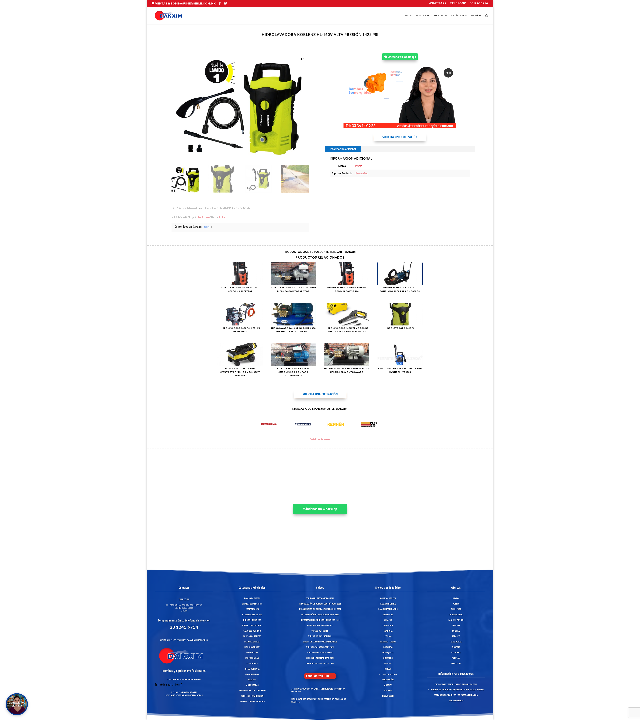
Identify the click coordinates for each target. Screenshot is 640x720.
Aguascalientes (388, 598)
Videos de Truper (320, 630)
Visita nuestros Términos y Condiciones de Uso (184, 640)
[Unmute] (426, 125)
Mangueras (252, 652)
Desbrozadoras (252, 641)
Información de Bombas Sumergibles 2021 (320, 609)
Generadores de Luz (252, 614)
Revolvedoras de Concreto (252, 690)
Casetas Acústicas (252, 636)
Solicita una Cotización (400, 137)
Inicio (408, 15)
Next (382, 424)
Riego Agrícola (252, 668)
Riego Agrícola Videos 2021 (320, 625)
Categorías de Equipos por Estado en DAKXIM (456, 695)
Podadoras (252, 663)
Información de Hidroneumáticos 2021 (320, 619)
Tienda (181, 208)
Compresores (252, 609)
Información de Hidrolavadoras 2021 (320, 614)
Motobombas (252, 657)
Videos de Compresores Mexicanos (320, 641)
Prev (257, 424)
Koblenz (222, 217)
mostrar (207, 226)
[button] (303, 59)
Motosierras (252, 685)
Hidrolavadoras (193, 208)
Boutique (170, 695)
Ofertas (456, 588)
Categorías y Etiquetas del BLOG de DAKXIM (456, 684)
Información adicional (343, 149)
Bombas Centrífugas (252, 625)
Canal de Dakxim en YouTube (320, 663)
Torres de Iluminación (252, 695)
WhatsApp (440, 15)
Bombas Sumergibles (252, 603)
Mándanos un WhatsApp (320, 509)
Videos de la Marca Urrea (319, 652)
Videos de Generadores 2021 (320, 647)
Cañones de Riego (252, 630)
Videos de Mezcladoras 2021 (320, 657)
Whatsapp (437, 3)
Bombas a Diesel (252, 598)
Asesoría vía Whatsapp (402, 57)
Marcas (421, 15)
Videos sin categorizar (320, 636)
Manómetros (252, 674)
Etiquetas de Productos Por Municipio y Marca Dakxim (456, 689)
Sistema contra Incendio (252, 701)
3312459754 (479, 3)
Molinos (252, 679)
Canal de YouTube (318, 676)
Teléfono (458, 3)
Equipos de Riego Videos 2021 (320, 598)
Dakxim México (456, 700)
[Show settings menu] (433, 125)
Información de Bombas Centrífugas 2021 (320, 603)
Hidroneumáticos (252, 619)
